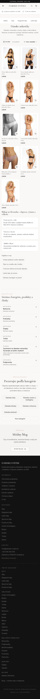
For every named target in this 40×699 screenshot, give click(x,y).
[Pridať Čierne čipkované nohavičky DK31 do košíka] (17, 67)
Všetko (5, 21)
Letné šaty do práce (10, 273)
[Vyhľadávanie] (32, 6)
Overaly (4, 633)
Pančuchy (5, 657)
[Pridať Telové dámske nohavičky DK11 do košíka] (17, 200)
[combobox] (30, 42)
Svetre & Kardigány (8, 526)
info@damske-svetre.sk (10, 549)
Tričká (4, 536)
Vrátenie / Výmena (8, 486)
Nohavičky (5, 641)
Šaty (12, 21)
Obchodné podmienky (10, 479)
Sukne (4, 539)
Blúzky (4, 529)
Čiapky (4, 665)
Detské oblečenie (8, 675)
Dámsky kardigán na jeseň (12, 278)
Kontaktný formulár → (10, 558)
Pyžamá (4, 650)
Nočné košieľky (7, 647)
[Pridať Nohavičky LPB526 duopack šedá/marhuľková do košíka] (17, 167)
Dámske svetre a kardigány (29, 399)
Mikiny (4, 620)
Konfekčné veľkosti (8, 489)
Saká (3, 624)
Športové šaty (7, 519)
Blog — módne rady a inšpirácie (13, 681)
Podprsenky (6, 644)
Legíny (4, 614)
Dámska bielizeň (10, 412)
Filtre (7, 42)
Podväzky (5, 654)
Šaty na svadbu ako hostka (12, 264)
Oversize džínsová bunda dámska (15, 269)
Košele (4, 533)
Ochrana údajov (7, 496)
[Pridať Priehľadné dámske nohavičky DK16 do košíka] (35, 167)
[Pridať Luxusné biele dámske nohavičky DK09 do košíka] (35, 134)
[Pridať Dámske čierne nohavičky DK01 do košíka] (35, 100)
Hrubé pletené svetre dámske (13, 260)
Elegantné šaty (22, 21)
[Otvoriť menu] (3, 6)
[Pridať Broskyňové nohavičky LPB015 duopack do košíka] (17, 134)
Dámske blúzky (10, 406)
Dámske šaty (10, 398)
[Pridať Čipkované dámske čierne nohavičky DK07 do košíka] (17, 100)
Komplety (5, 630)
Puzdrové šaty (7, 522)
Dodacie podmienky (9, 482)
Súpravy (5, 627)
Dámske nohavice (29, 406)
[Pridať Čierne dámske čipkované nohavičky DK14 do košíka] (35, 67)
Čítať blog (18, 449)
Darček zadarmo (7, 493)
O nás (4, 499)
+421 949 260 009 (8, 552)
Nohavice (5, 611)
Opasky (4, 668)
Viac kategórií (20, 419)
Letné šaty (34, 21)
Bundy (4, 617)
